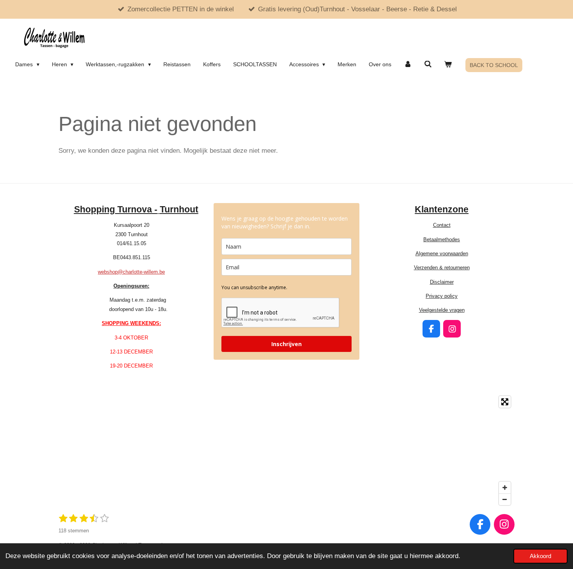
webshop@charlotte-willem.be (131, 272)
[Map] (286, 450)
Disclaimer (442, 282)
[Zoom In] (505, 487)
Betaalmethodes (441, 239)
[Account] (408, 64)
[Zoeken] (428, 64)
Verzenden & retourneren (442, 267)
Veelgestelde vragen (442, 310)
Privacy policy (442, 296)
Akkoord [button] (540, 556)
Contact (442, 225)
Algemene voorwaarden (442, 253)
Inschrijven (286, 344)
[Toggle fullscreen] (505, 402)
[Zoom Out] (505, 499)
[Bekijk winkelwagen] (448, 64)
